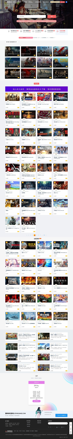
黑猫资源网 (39, 422)
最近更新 (36, 83)
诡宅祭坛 (23, 192)
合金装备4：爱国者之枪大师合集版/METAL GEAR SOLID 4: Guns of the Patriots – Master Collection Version (12, 253)
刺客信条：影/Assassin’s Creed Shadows (29, 76)
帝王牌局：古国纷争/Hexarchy (43, 323)
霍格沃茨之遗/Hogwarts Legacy (43, 76)
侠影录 (7, 210)
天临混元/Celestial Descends (59, 210)
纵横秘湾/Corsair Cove (26, 139)
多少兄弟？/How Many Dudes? (43, 104)
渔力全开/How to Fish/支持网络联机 (28, 323)
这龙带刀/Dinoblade (41, 210)
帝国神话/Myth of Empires (10, 104)
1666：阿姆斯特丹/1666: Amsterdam (60, 288)
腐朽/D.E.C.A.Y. (24, 252)
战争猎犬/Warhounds (57, 323)
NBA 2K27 (40, 270)
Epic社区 (28, 426)
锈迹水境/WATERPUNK (58, 139)
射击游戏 (11, 226)
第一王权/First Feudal (22, 366)
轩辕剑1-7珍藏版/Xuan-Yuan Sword (57, 334)
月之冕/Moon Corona (9, 139)
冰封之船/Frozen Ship (9, 323)
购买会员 (24, 37)
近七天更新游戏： (44, 37)
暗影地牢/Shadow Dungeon (26, 270)
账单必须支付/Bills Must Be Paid (27, 157)
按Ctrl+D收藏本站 (62, 415)
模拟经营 (28, 333)
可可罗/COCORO (41, 252)
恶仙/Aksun (56, 192)
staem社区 (28, 424)
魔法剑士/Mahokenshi (54, 355)
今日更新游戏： (52, 37)
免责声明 (28, 422)
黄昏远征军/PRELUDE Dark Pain (11, 157)
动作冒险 (28, 354)
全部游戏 (8, 102)
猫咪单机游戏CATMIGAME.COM (15, 413)
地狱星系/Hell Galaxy (42, 305)
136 (44, 235)
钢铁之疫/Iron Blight (41, 288)
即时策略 (60, 354)
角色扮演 (11, 102)
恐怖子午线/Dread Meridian (59, 104)
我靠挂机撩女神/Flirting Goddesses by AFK (13, 76)
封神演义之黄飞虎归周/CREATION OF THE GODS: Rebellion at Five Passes (28, 176)
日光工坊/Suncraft (9, 192)
